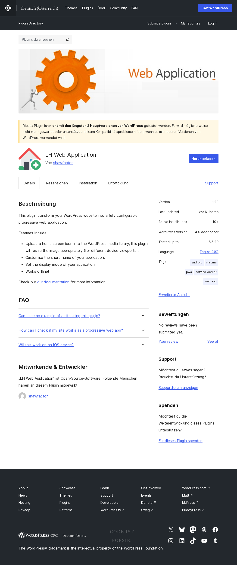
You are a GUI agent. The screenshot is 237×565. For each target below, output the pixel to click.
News (23, 495)
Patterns (65, 510)
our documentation (53, 282)
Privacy (24, 510)
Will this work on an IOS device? (46, 345)
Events (146, 495)
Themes (65, 495)
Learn (104, 488)
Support (211, 183)
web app (211, 281)
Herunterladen (203, 159)
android (197, 262)
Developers (109, 502)
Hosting (24, 502)
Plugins (64, 502)
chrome (211, 262)
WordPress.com (196, 488)
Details (29, 183)
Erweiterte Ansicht (174, 294)
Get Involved (151, 488)
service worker (206, 272)
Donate (148, 502)
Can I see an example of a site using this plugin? (59, 316)
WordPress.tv (112, 510)
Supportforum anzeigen (178, 387)
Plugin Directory (31, 23)
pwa (189, 272)
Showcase (67, 488)
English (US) (209, 252)
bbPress (190, 502)
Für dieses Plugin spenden (181, 440)
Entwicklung (118, 183)
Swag (147, 510)
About (23, 488)
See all (212, 341)
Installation (88, 183)
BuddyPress (193, 510)
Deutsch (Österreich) (78, 536)
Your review (168, 341)
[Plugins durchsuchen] (67, 39)
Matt (187, 495)
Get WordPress (215, 8)
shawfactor (63, 162)
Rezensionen (57, 183)
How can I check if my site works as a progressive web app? (71, 330)
